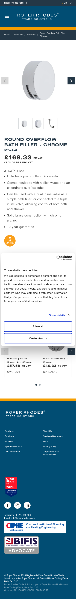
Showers (31, 34)
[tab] (36, 385)
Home (7, 34)
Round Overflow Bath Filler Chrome (52, 35)
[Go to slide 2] (38, 123)
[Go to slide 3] (51, 123)
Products (18, 34)
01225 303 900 (23, 515)
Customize (36, 338)
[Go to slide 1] (24, 123)
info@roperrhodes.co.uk (23, 518)
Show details (57, 315)
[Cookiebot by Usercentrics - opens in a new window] (56, 257)
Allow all (38, 326)
